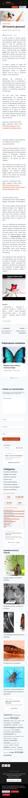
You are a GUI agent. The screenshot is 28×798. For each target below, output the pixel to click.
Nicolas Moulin (7, 321)
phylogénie (19, 747)
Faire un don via (11, 542)
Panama (11, 745)
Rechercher (7, 445)
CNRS (19, 720)
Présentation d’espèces (11, 484)
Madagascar (9, 738)
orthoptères (6, 745)
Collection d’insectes (10, 477)
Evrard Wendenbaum (7, 730)
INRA (15, 734)
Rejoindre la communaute (14, 462)
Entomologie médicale (10, 482)
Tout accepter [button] (15, 791)
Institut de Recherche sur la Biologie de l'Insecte (14, 736)
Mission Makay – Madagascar (21, 331)
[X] (6, 765)
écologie (19, 752)
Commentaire (7, 398)
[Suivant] (24, 361)
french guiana (7, 732)
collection (15, 725)
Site (4, 434)
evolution (19, 727)
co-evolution (7, 723)
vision (5, 752)
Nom (5, 419)
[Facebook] (23, 7)
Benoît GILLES (7, 30)
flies (13, 730)
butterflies (7, 720)
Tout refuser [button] (6, 794)
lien (4, 317)
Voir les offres (14, 708)
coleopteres (7, 725)
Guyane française (16, 732)
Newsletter (15, 7)
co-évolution (16, 723)
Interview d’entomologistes (12, 487)
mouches (7, 743)
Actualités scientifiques (10, 472)
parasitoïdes (13, 747)
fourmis (17, 730)
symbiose (15, 749)
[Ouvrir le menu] (24, 3)
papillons (7, 747)
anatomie (7, 718)
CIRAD (12, 720)
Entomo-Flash (6, 23)
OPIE (18, 743)
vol (7, 752)
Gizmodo (5, 144)
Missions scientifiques (10, 489)
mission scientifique (10, 740)
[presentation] (14, 354)
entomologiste (10, 727)
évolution (8, 755)
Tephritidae (20, 749)
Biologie (14, 718)
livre (5, 738)
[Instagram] (25, 7)
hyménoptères (9, 734)
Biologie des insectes (10, 474)
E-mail (5, 427)
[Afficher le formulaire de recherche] (21, 3)
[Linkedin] (20, 7)
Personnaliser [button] (6, 791)
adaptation (8, 715)
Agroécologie (17, 715)
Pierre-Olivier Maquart (8, 749)
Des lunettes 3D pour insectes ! (6, 331)
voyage (11, 752)
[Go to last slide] (4, 361)
